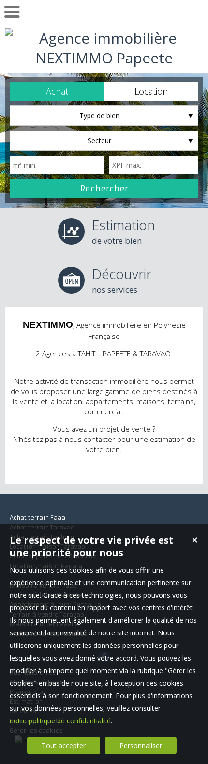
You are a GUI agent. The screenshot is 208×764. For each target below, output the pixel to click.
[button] (57, 91)
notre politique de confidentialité (60, 720)
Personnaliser (140, 745)
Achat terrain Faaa (37, 517)
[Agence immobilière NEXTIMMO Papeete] (104, 58)
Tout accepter (64, 745)
